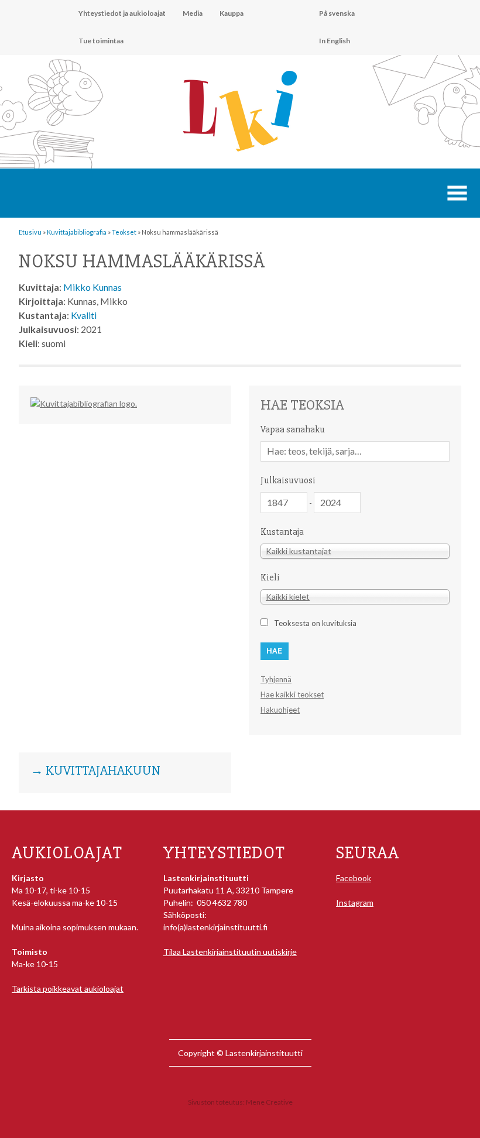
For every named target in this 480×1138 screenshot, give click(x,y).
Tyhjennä (276, 679)
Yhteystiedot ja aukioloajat (122, 13)
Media (193, 13)
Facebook (353, 878)
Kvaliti (84, 315)
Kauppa (232, 13)
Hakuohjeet (280, 709)
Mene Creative (269, 1102)
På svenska (337, 13)
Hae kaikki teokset (292, 694)
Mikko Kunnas (92, 287)
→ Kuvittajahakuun (95, 771)
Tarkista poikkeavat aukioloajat (68, 988)
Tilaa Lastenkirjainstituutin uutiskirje (230, 952)
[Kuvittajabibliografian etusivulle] (83, 403)
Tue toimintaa (101, 40)
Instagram (354, 902)
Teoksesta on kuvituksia (315, 623)
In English (334, 40)
